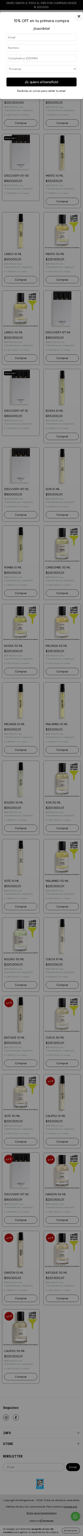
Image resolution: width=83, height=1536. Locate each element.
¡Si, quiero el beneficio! (41, 82)
